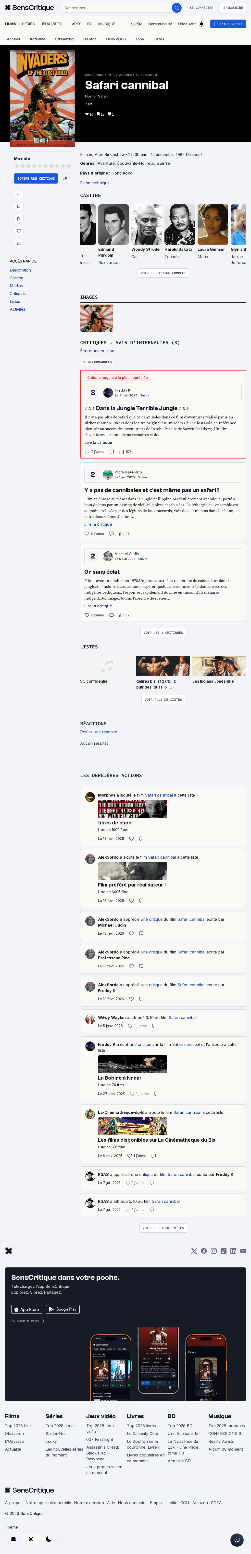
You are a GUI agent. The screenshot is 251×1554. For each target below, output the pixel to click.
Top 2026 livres (141, 1425)
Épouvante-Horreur (135, 163)
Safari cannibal (146, 75)
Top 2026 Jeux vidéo (100, 1428)
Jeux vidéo (101, 1416)
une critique (152, 919)
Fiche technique (95, 182)
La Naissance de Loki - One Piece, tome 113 (184, 1447)
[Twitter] (194, 1252)
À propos (14, 1502)
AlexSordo (108, 857)
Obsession (14, 1433)
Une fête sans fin (184, 1433)
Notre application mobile (48, 1502)
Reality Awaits (221, 1441)
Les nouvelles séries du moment (64, 1452)
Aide (111, 1502)
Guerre (163, 163)
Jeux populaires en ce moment (104, 1469)
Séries (54, 1416)
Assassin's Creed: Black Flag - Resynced (102, 1453)
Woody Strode (145, 249)
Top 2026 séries (60, 1425)
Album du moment (225, 1449)
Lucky (51, 1441)
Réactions (93, 723)
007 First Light (99, 1439)
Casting (90, 195)
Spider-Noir (56, 1433)
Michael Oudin (127, 554)
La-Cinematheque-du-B (121, 1112)
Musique (219, 1416)
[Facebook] (204, 1252)
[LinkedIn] (233, 1252)
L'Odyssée (14, 1441)
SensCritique (94, 75)
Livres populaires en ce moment (146, 1458)
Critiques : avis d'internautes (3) (130, 342)
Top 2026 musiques (226, 1425)
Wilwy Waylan (112, 1017)
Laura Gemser (211, 249)
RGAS (103, 1174)
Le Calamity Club (142, 1433)
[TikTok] (223, 1252)
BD (172, 1416)
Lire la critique (98, 442)
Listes (89, 647)
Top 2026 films (19, 1425)
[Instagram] (214, 1252)
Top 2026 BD (180, 1425)
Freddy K (123, 390)
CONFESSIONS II (224, 1433)
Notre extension (89, 1502)
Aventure (125, 75)
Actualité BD (179, 1460)
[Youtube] (243, 1252)
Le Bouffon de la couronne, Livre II (144, 1444)
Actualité (13, 1449)
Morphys (106, 795)
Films (111, 75)
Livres (135, 1416)
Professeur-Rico (128, 472)
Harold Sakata (178, 249)
